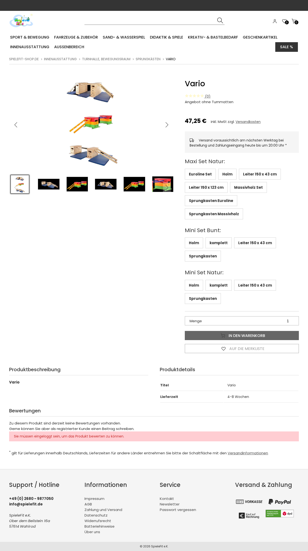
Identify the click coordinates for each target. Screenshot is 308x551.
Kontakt (167, 498)
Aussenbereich (69, 47)
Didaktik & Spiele (166, 37)
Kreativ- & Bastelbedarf (213, 37)
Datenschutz (96, 515)
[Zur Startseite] (22, 28)
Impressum (94, 498)
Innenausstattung (29, 47)
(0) (207, 96)
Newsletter (170, 504)
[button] (167, 124)
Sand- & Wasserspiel (124, 37)
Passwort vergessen (178, 509)
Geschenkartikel (260, 37)
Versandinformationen (248, 453)
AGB (88, 504)
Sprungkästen (148, 59)
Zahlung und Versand (103, 509)
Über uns (92, 531)
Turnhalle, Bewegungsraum (106, 59)
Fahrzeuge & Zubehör (76, 37)
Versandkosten (248, 121)
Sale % (286, 47)
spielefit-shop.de (24, 59)
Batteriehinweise (99, 526)
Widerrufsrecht (97, 520)
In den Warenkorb (246, 335)
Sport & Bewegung (29, 37)
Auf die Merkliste (246, 348)
